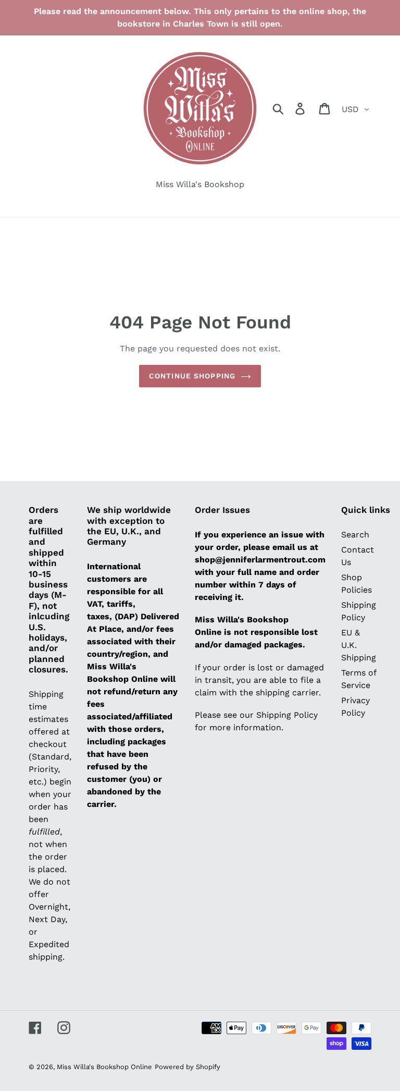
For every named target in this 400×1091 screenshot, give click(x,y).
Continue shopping (192, 376)
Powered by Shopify (187, 1067)
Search (355, 535)
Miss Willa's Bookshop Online (104, 1067)
